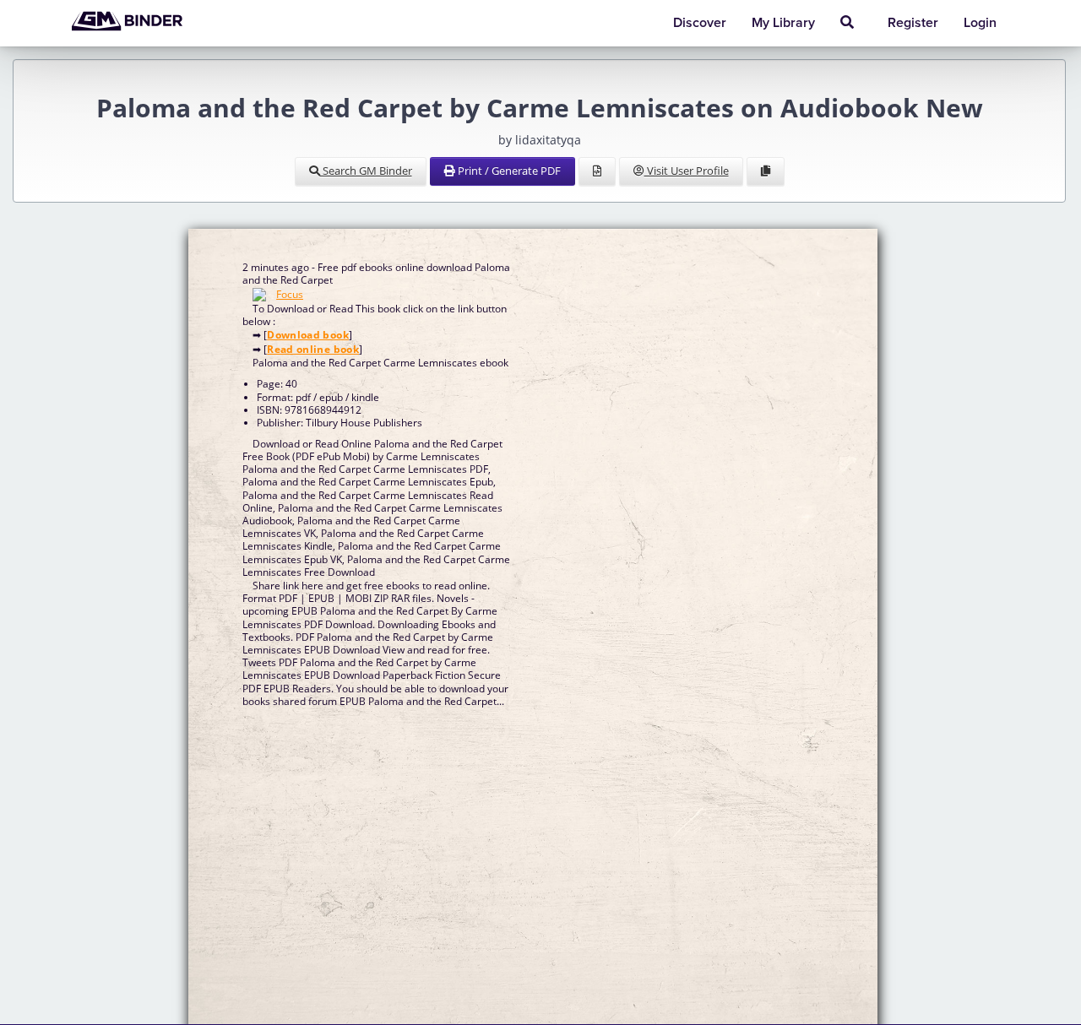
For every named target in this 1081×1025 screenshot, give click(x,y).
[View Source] (597, 171)
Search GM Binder (366, 170)
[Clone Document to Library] (766, 171)
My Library (783, 22)
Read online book (313, 349)
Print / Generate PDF (508, 170)
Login (980, 22)
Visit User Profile (686, 170)
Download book (308, 335)
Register (913, 22)
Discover (699, 22)
